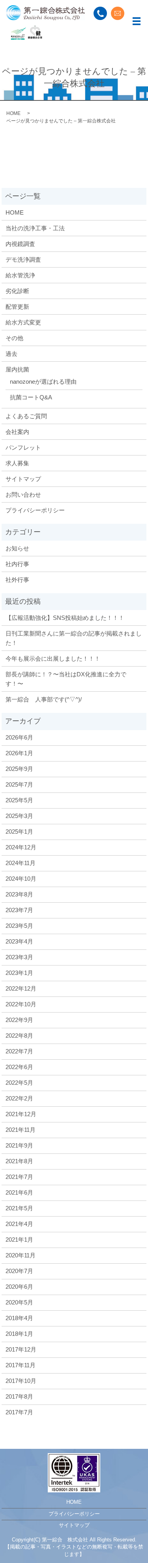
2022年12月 (21, 988)
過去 (11, 353)
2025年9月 (19, 768)
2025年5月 (19, 800)
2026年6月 (19, 737)
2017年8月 (19, 1396)
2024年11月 (21, 863)
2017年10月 (21, 1380)
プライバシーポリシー (35, 510)
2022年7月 (19, 1051)
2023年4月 (19, 941)
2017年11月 (21, 1365)
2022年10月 (21, 1004)
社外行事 (17, 579)
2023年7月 (19, 910)
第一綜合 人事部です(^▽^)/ (44, 699)
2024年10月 (21, 878)
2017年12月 (21, 1349)
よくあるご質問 (26, 416)
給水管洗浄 (20, 275)
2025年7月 (19, 784)
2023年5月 (19, 925)
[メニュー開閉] (137, 21)
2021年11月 (21, 1129)
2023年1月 (19, 972)
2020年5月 (19, 1302)
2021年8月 (19, 1161)
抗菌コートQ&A (31, 397)
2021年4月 (19, 1224)
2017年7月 (19, 1412)
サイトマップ (23, 478)
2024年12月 (21, 847)
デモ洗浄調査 (23, 259)
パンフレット (23, 447)
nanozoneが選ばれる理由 (43, 381)
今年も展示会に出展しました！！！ (53, 658)
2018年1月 (19, 1333)
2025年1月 (19, 831)
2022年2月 (19, 1098)
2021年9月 (19, 1145)
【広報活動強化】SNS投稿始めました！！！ (65, 617)
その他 (14, 338)
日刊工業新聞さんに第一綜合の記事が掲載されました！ (74, 638)
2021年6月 (19, 1192)
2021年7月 (19, 1176)
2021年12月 (21, 1114)
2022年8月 (19, 1035)
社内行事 (17, 564)
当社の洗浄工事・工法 (35, 228)
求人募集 (17, 463)
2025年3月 (19, 815)
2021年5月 (19, 1208)
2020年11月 (21, 1255)
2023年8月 (19, 894)
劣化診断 (17, 291)
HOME (13, 113)
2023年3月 (19, 957)
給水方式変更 (23, 322)
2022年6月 (19, 1067)
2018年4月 (19, 1318)
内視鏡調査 (20, 243)
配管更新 (17, 306)
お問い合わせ (23, 494)
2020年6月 (19, 1286)
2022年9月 (19, 1019)
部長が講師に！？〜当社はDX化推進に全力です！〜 (66, 679)
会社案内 (17, 431)
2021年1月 (19, 1239)
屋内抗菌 (17, 369)
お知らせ (17, 548)
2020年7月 (19, 1271)
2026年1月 (19, 753)
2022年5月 (19, 1082)
